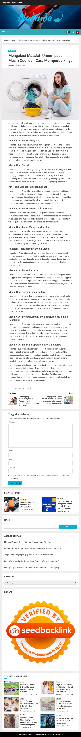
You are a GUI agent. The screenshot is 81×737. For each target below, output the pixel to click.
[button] (3, 32)
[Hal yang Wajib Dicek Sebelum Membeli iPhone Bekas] (11, 504)
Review (58, 698)
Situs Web (12, 467)
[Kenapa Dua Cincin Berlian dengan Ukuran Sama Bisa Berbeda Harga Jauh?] (47, 704)
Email (10, 459)
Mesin (28, 388)
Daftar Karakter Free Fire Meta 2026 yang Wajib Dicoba (64, 720)
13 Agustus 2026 (27, 694)
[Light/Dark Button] (68, 32)
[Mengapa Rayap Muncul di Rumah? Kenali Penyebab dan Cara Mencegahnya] (11, 721)
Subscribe (77, 32)
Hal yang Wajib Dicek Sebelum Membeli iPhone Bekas (28, 504)
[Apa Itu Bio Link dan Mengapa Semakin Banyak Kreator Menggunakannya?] (49, 504)
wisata (22, 682)
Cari (7, 520)
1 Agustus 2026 (27, 711)
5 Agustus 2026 (63, 694)
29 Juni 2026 (26, 510)
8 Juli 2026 (61, 711)
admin (12, 65)
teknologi (12, 50)
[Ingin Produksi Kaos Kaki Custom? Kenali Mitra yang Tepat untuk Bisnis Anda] (47, 688)
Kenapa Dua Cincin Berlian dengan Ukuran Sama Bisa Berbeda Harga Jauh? (31, 561)
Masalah (21, 388)
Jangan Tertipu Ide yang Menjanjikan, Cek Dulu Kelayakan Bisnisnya (28, 555)
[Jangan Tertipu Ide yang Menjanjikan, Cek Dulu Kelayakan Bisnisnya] (11, 704)
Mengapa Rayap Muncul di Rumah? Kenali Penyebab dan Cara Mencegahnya (32, 568)
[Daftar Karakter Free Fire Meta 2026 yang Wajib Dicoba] (47, 721)
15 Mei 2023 (21, 65)
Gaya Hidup (23, 715)
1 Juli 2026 (61, 726)
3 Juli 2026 (25, 727)
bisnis (58, 682)
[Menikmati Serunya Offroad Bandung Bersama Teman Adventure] (11, 688)
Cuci (15, 388)
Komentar (12, 422)
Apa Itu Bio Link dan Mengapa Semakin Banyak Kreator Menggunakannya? (65, 504)
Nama (10, 451)
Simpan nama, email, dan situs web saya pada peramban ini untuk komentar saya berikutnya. (40, 477)
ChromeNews (47, 735)
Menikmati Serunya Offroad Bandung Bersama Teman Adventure (27, 542)
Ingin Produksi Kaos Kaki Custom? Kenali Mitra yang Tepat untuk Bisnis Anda (32, 548)
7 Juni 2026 (63, 511)
